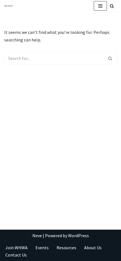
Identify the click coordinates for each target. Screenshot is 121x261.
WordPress (78, 235)
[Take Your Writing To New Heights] (8, 6)
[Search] (112, 6)
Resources (66, 247)
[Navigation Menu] (100, 6)
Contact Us (16, 255)
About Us (93, 247)
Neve (37, 235)
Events (42, 247)
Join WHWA (16, 247)
